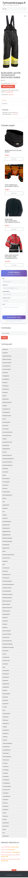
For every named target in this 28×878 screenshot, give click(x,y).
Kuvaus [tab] (4, 100)
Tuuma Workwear (6, 847)
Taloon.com (14, 83)
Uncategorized (9, 92)
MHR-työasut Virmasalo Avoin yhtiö (10, 859)
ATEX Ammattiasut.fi (6, 852)
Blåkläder (11, 94)
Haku (4, 337)
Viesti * (4, 304)
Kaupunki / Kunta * (6, 297)
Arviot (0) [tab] (4, 103)
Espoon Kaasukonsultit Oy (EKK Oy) (10, 855)
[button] (25, 16)
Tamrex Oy (4, 849)
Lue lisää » (15, 114)
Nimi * (3, 278)
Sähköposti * (5, 285)
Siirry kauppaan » (8, 86)
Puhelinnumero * (6, 291)
